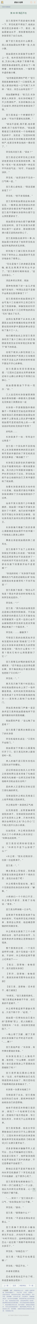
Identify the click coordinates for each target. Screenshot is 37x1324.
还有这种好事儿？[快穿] (26, 1300)
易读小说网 (18, 2)
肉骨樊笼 (13, 1308)
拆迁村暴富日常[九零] (11, 1304)
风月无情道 (21, 1304)
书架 (2, 2)
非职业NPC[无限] (16, 1294)
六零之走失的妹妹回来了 (11, 1306)
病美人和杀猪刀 (26, 1294)
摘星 (11, 1290)
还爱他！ (30, 1292)
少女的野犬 (25, 1296)
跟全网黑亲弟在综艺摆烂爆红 (10, 1302)
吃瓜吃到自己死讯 (14, 1300)
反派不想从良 (6, 1294)
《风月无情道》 (6, 7)
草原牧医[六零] (9, 1311)
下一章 (31, 1285)
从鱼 (6, 1300)
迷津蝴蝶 (9, 1296)
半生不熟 (19, 1292)
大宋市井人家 (16, 1296)
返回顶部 (34, 1190)
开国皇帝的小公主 (18, 1290)
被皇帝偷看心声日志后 (26, 1306)
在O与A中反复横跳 (13, 1298)
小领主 (25, 1292)
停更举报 (23, 1285)
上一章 (6, 1285)
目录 (14, 1285)
